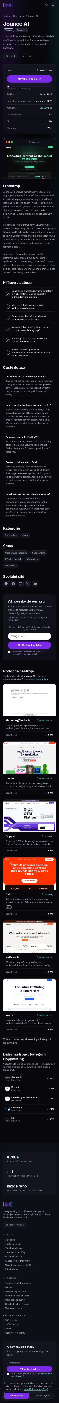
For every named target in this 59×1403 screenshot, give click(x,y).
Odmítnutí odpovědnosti (17, 1304)
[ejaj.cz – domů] (7, 5)
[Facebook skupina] (13, 584)
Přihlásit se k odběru (30, 645)
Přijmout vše (16, 1395)
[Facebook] (6, 584)
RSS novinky (11, 1320)
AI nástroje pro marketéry (17, 1260)
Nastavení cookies (14, 1308)
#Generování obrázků (16, 553)
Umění (25, 535)
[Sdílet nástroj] (30, 56)
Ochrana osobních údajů (17, 1295)
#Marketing (10, 565)
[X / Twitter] (28, 584)
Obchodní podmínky (15, 1300)
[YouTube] (35, 584)
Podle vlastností (13, 1244)
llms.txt (8, 1328)
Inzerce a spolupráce (15, 1291)
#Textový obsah (13, 559)
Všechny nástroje (14, 1248)
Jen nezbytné (42, 1395)
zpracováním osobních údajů (24, 654)
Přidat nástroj (11, 1269)
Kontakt (9, 1287)
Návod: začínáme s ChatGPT (19, 1265)
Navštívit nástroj (28, 78)
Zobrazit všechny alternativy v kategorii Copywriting (27, 1041)
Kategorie (10, 1239)
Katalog (7, 16)
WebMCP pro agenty (15, 1333)
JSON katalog (12, 1324)
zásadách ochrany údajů (36, 1389)
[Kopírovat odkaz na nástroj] (23, 56)
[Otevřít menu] (53, 5)
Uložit (12, 56)
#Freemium (32, 559)
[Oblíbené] (46, 5)
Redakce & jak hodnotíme (18, 1283)
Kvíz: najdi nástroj (13, 1256)
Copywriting (19, 16)
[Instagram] (21, 584)
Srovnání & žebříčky (15, 1252)
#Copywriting (38, 553)
